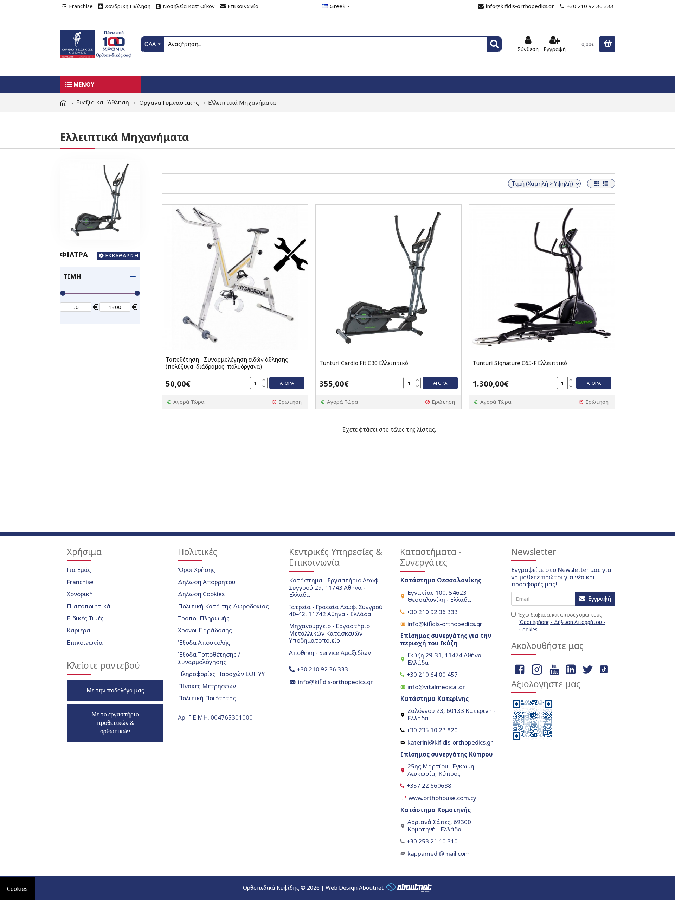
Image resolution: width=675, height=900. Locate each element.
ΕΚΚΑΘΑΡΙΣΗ (122, 255)
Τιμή (72, 277)
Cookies (17, 889)
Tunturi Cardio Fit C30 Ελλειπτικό (363, 363)
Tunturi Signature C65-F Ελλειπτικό (519, 363)
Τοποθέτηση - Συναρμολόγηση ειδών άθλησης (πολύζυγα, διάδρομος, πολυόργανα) (227, 363)
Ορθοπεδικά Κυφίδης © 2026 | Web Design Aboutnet (313, 888)
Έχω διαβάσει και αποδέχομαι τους (561, 622)
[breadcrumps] (63, 102)
